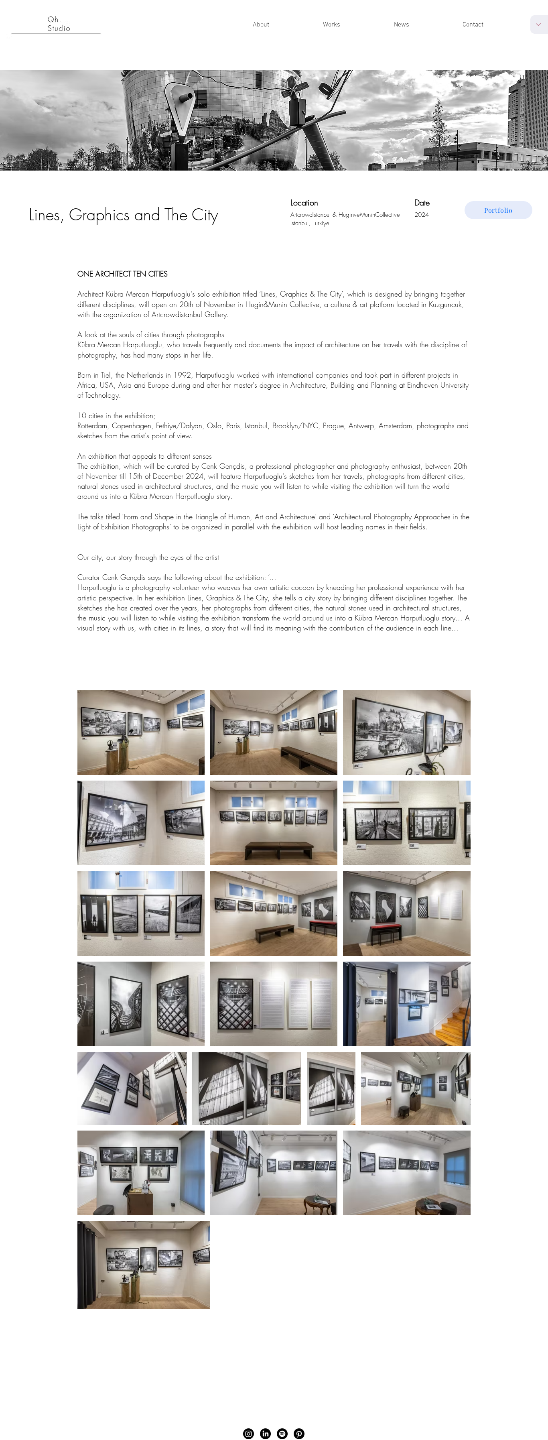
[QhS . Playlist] (282, 1433)
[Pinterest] (299, 1433)
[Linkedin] (265, 1433)
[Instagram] (248, 1433)
